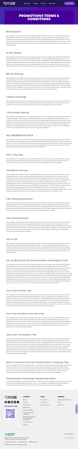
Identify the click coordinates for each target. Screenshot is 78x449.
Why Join (43, 3)
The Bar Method (22, 442)
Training (35, 3)
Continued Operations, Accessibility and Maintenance (29, 418)
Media (25, 399)
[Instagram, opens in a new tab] (9, 402)
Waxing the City (33, 442)
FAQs (59, 402)
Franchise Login (45, 405)
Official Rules (31, 385)
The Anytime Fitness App (64, 399)
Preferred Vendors (28, 422)
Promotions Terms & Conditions (28, 413)
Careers (25, 402)
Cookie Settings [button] (69, 438)
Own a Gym (52, 3)
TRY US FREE (69, 3)
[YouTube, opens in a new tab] (15, 402)
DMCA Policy (26, 407)
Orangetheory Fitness (10, 442)
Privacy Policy (27, 405)
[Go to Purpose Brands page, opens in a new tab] (10, 434)
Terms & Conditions (28, 410)
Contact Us (61, 405)
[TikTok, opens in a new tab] (18, 402)
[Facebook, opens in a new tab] (6, 402)
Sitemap (25, 424)
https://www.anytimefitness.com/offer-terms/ (18, 282)
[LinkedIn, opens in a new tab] (12, 402)
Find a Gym (27, 3)
